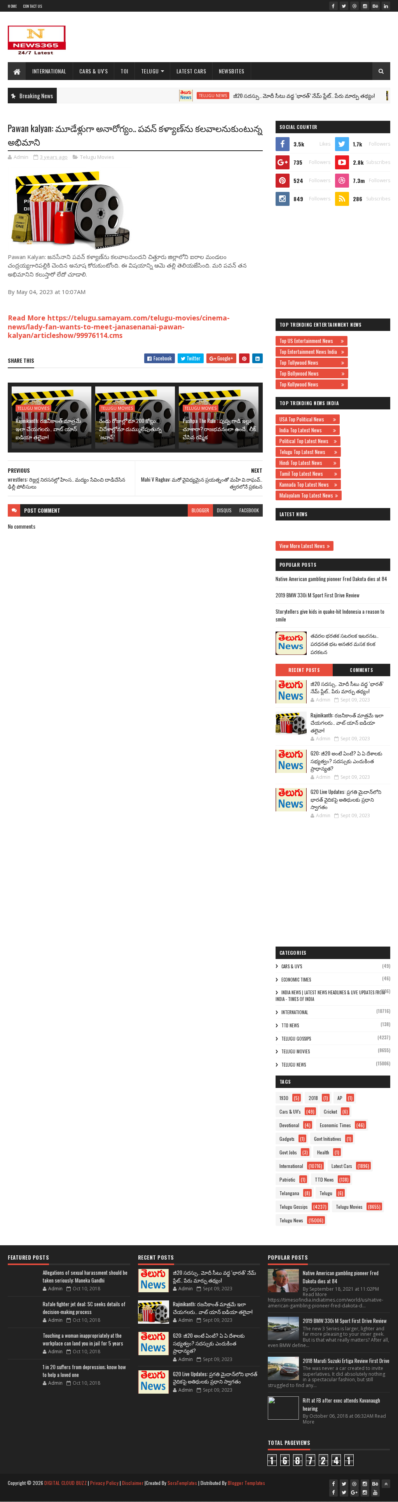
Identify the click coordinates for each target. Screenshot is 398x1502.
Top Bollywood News (309, 373)
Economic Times (296, 979)
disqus (224, 510)
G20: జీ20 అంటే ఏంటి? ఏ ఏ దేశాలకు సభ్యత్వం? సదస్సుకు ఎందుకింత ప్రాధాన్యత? (346, 760)
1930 (283, 1098)
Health (323, 1152)
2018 (313, 1098)
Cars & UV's (93, 71)
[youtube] (375, 1492)
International (49, 71)
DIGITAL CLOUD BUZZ (65, 1482)
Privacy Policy (104, 1482)
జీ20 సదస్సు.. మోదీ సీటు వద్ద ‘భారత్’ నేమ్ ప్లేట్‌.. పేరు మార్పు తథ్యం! (279, 95)
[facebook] (333, 6)
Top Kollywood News (309, 384)
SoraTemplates (182, 1482)
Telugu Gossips (296, 1039)
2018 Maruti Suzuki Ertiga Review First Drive (346, 1361)
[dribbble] (354, 6)
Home (12, 6)
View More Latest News (302, 546)
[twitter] (344, 6)
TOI (124, 71)
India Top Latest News (305, 430)
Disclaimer (132, 1482)
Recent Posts (303, 670)
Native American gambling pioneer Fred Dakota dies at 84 (331, 579)
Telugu (150, 71)
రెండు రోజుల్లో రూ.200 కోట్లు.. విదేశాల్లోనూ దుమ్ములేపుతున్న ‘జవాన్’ (130, 428)
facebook (249, 510)
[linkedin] (386, 6)
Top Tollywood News (309, 362)
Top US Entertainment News (309, 341)
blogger (200, 510)
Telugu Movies (97, 156)
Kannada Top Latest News (305, 484)
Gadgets (287, 1138)
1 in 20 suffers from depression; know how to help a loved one (84, 1370)
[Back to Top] (386, 1483)
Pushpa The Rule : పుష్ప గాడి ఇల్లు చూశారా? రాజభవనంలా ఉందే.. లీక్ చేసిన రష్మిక (219, 428)
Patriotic (287, 1179)
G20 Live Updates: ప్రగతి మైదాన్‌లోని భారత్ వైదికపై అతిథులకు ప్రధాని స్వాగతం (346, 799)
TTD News (290, 1025)
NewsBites (231, 71)
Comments (361, 670)
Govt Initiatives (327, 1138)
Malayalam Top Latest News (306, 495)
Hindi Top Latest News (305, 462)
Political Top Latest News (305, 441)
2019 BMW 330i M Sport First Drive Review (318, 595)
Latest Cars (191, 71)
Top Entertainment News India (309, 351)
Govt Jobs (288, 1152)
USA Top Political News (305, 419)
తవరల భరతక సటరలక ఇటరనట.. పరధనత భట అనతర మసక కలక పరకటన (345, 644)
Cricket (330, 1111)
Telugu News (188, 95)
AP (339, 1098)
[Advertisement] (248, 36)
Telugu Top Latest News (305, 452)
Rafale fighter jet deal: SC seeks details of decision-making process (84, 1308)
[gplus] (354, 1492)
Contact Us (32, 6)
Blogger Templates (246, 1482)
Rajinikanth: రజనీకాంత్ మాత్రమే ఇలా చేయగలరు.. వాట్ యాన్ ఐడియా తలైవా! (48, 428)
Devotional (289, 1125)
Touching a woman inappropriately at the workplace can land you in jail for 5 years (83, 1339)
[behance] (375, 6)
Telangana (289, 1193)
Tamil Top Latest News (305, 473)
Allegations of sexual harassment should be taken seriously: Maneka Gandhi (85, 1276)
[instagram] (365, 6)
